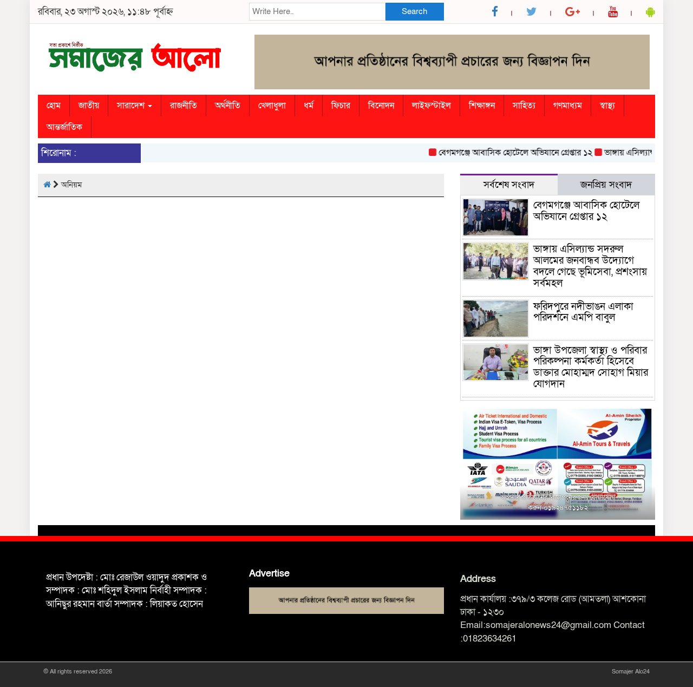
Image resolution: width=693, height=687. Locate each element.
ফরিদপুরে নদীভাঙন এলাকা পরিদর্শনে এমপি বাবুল (583, 312)
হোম (54, 106)
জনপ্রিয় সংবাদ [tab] (606, 185)
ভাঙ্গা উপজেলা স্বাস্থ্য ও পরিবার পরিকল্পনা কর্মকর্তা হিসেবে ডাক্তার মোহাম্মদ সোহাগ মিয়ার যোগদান (590, 367)
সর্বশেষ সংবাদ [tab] (508, 185)
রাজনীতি (183, 106)
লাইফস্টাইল (431, 106)
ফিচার (340, 106)
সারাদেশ (132, 106)
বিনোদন (381, 106)
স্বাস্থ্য (607, 106)
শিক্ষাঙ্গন (482, 106)
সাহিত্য (524, 106)
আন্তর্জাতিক (64, 127)
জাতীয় (89, 106)
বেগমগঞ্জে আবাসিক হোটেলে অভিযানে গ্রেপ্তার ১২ (507, 153)
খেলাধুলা (272, 106)
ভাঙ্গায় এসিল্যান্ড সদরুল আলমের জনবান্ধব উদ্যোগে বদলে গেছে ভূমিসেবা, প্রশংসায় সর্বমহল (590, 266)
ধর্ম (308, 106)
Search (414, 11)
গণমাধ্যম (567, 106)
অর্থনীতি (227, 106)
